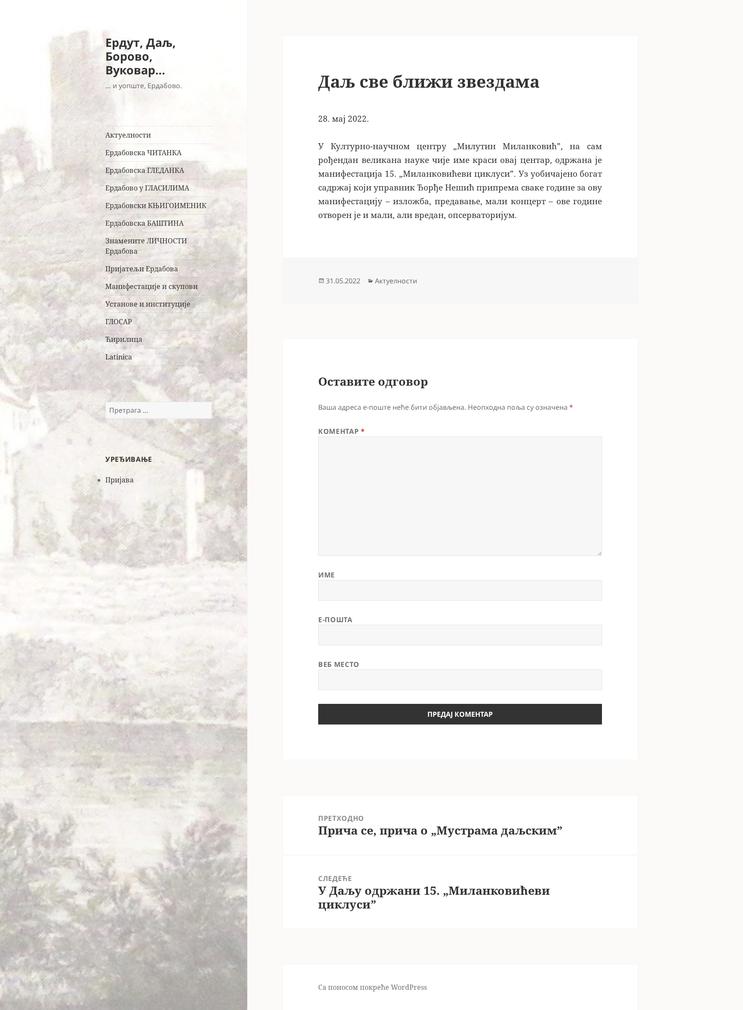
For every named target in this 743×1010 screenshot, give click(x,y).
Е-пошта (335, 619)
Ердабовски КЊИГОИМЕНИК (155, 205)
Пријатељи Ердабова (141, 268)
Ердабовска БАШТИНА (144, 223)
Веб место (338, 664)
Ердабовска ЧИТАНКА (143, 152)
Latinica (118, 357)
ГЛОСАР (118, 321)
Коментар (341, 431)
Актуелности (128, 135)
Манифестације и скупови (151, 286)
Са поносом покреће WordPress (372, 987)
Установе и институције (147, 304)
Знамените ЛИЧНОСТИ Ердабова (146, 246)
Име (326, 575)
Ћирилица (123, 339)
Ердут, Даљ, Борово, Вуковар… (140, 56)
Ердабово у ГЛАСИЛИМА (147, 188)
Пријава (119, 480)
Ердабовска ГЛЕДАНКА (144, 170)
